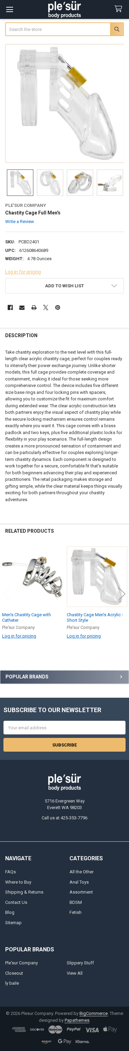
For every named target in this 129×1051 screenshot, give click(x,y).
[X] (46, 307)
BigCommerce (93, 1013)
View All (75, 973)
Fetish (75, 912)
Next (122, 593)
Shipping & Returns (24, 892)
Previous (7, 593)
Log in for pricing (23, 272)
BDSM (75, 902)
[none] (64, 103)
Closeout (14, 973)
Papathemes (77, 1020)
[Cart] (119, 9)
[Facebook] (10, 307)
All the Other (81, 871)
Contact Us (16, 902)
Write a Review (19, 221)
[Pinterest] (58, 307)
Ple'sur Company (21, 962)
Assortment (81, 892)
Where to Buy (18, 882)
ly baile (12, 983)
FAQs (10, 871)
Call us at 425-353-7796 (64, 817)
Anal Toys (79, 882)
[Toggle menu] (9, 9)
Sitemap (13, 922)
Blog (9, 912)
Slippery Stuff (80, 962)
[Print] (34, 307)
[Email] (22, 307)
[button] (64, 286)
